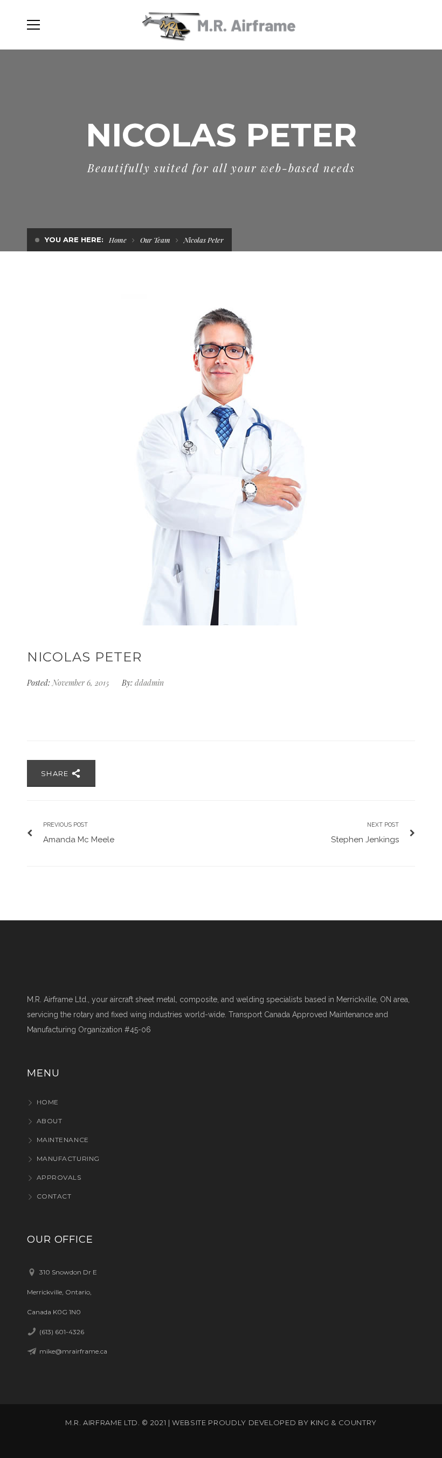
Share (56, 773)
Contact (54, 1196)
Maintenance (63, 1140)
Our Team (155, 239)
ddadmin (149, 683)
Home (118, 239)
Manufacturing (68, 1158)
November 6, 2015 (81, 683)
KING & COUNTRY (343, 1422)
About (49, 1121)
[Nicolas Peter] (221, 459)
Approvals (59, 1177)
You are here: (74, 239)
